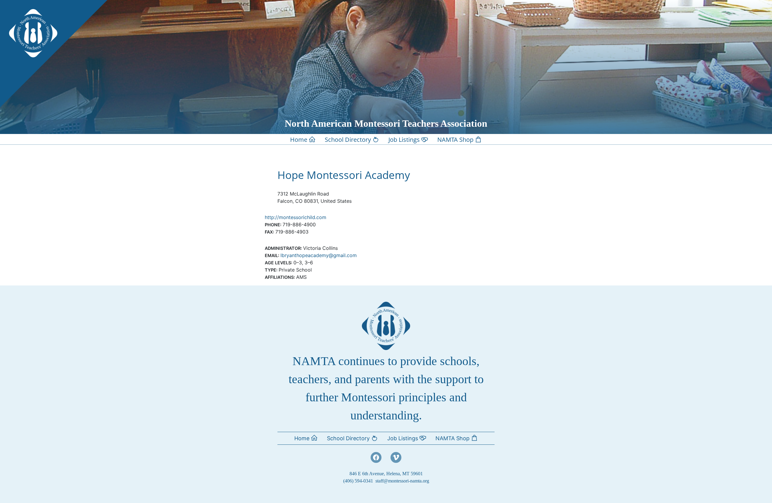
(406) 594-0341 (358, 480)
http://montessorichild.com (295, 217)
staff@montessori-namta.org (402, 480)
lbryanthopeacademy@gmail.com (318, 255)
